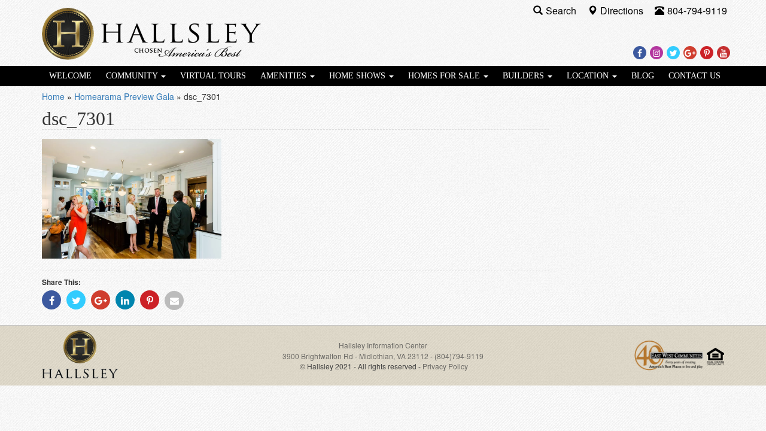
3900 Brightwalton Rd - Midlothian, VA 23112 (356, 356)
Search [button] (562, 10)
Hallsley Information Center (383, 345)
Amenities (284, 75)
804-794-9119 (697, 10)
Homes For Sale (445, 75)
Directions (623, 10)
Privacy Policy (445, 366)
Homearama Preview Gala (124, 96)
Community (133, 75)
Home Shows (358, 75)
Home (53, 96)
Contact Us (694, 75)
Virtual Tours (213, 75)
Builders (524, 75)
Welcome (70, 75)
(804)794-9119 (459, 356)
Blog (642, 75)
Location (589, 75)
